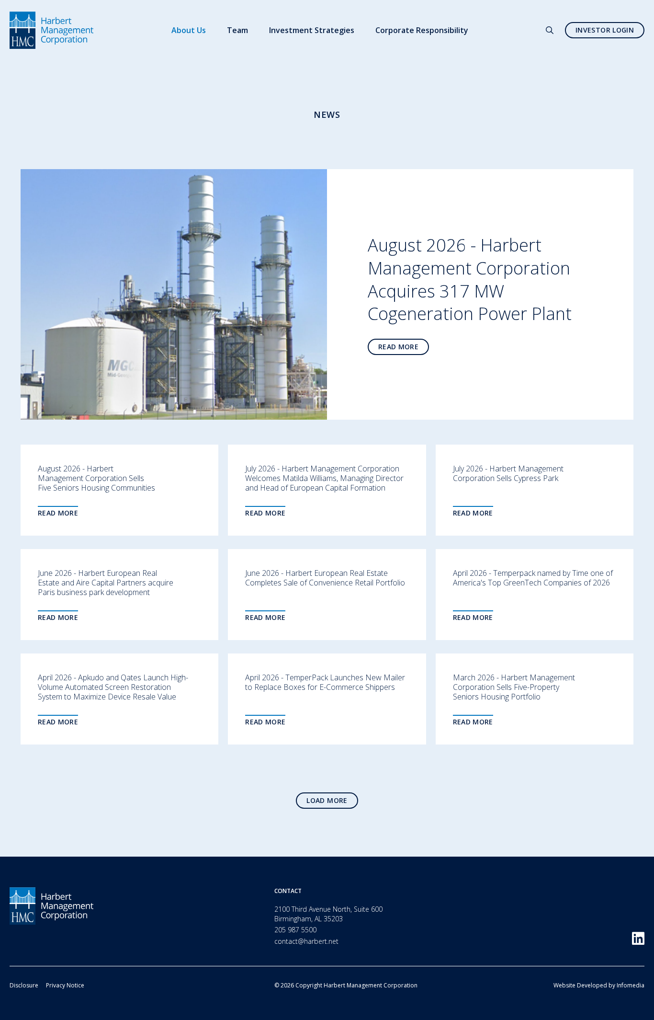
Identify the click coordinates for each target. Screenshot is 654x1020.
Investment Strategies (311, 30)
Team (237, 30)
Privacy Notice (65, 985)
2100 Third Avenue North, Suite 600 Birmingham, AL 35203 (328, 914)
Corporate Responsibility (421, 30)
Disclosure (24, 985)
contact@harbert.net (306, 941)
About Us (188, 30)
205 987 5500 (295, 929)
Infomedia (630, 985)
